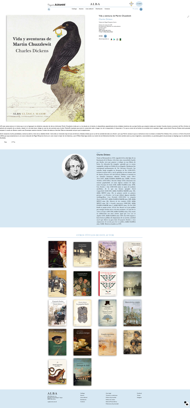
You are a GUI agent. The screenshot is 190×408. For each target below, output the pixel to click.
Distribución (99, 9)
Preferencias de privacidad (112, 404)
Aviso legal (108, 393)
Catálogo (74, 9)
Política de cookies (110, 399)
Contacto (107, 9)
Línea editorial (89, 9)
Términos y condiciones (111, 395)
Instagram (139, 397)
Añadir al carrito (105, 36)
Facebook (139, 393)
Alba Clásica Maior (108, 31)
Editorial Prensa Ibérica (111, 401)
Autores (81, 9)
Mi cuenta (135, 9)
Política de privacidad (111, 397)
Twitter (139, 395)
